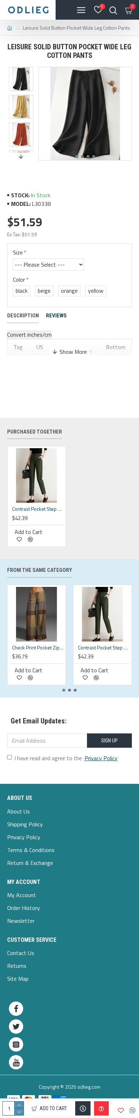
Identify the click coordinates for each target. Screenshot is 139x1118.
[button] (76, 156)
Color (19, 279)
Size (18, 252)
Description (23, 315)
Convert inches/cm (29, 334)
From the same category (39, 570)
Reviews (56, 315)
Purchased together (34, 432)
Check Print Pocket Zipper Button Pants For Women (38, 647)
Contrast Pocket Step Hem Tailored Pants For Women (38, 509)
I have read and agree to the (66, 758)
